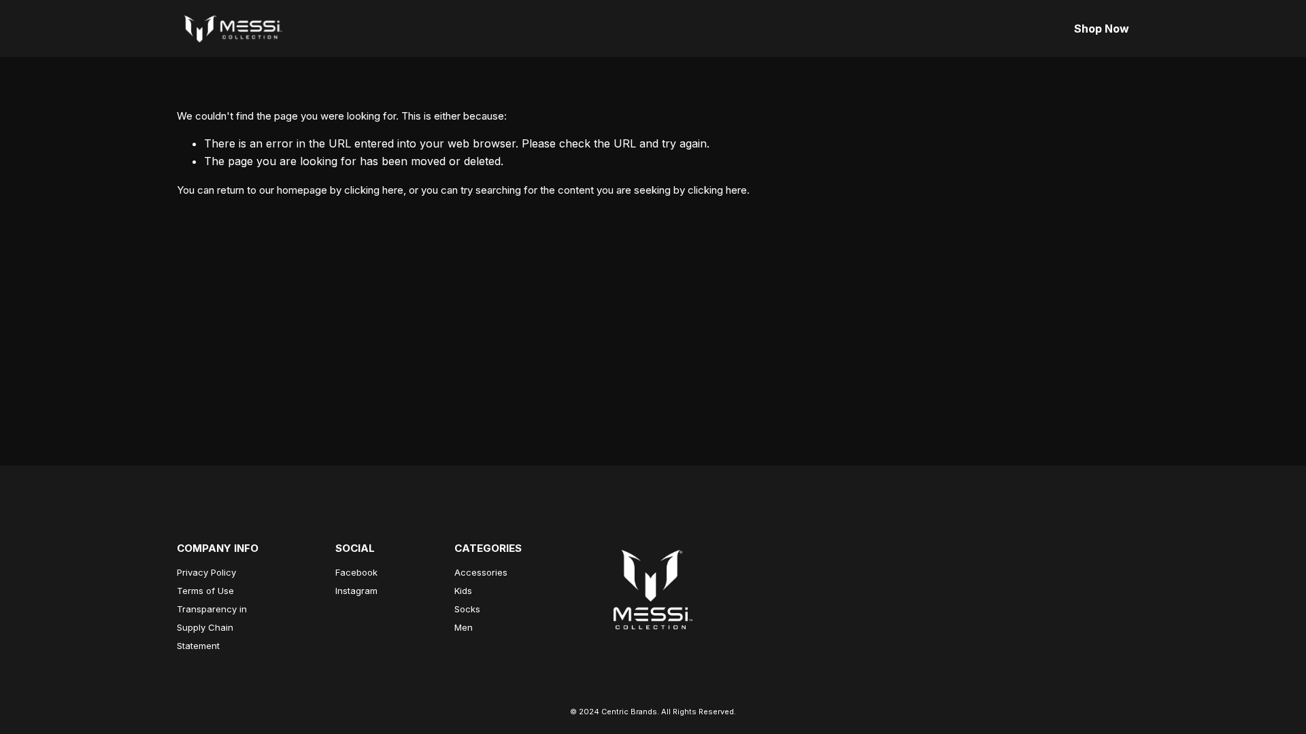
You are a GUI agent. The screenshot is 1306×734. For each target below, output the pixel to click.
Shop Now (1101, 28)
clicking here (373, 190)
